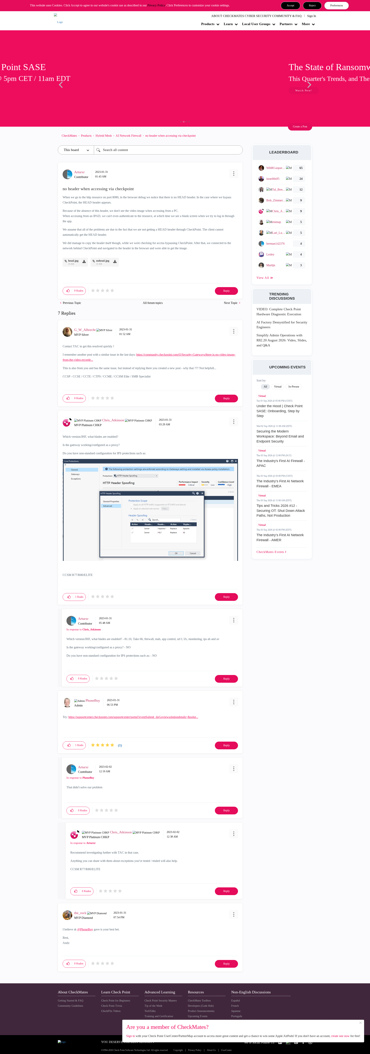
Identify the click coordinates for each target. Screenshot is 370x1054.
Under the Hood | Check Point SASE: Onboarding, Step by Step (279, 411)
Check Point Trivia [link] (111, 1005)
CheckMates (69, 135)
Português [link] (236, 1016)
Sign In (311, 16)
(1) (120, 745)
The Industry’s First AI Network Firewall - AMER (280, 537)
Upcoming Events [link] (197, 1016)
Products (207, 24)
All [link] (265, 386)
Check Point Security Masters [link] (161, 1000)
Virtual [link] (278, 386)
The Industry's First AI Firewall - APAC (280, 463)
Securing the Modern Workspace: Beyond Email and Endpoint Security (280, 436)
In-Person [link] (293, 386)
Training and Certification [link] (159, 1016)
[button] (290, 5)
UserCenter (226, 1050)
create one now (340, 1036)
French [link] (235, 1005)
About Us (211, 1050)
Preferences (336, 5)
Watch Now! (83, 90)
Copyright (178, 1050)
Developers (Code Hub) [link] (201, 1005)
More (306, 24)
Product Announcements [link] (201, 1011)
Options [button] (238, 135)
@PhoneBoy (85, 929)
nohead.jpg (102, 260)
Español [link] (235, 1000)
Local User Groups (256, 24)
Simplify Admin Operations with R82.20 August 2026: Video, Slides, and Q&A (281, 340)
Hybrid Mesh (104, 135)
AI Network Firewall (128, 135)
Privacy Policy (156, 5)
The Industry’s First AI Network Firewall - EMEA (280, 483)
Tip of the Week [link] (153, 1005)
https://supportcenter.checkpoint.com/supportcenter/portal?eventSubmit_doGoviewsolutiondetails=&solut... (133, 717)
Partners (286, 24)
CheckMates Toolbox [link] (199, 1000)
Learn (228, 24)
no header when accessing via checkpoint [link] (170, 135)
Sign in (130, 1036)
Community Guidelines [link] (70, 1005)
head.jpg (73, 260)
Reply (226, 290)
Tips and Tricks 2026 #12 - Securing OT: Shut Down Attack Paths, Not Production (280, 510)
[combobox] (168, 149)
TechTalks (150, 1011)
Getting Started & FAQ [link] (70, 1000)
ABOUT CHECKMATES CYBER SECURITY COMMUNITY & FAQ (256, 16)
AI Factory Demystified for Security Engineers (281, 324)
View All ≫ (264, 277)
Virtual (262, 396)
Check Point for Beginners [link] (115, 1000)
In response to (83, 629)
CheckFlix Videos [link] (110, 1011)
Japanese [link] (235, 1011)
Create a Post (300, 126)
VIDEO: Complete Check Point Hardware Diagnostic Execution (278, 311)
